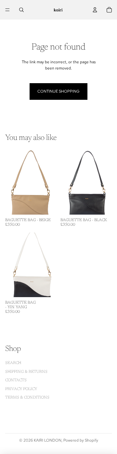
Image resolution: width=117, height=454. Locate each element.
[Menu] (7, 9)
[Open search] (21, 10)
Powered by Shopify (80, 440)
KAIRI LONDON (47, 440)
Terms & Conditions (27, 398)
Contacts (16, 380)
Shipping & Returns (26, 372)
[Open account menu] (95, 10)
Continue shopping (58, 91)
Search (13, 363)
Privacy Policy (21, 389)
